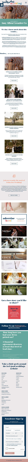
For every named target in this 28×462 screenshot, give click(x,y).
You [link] (2, 379)
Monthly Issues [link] (19, 387)
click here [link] (18, 39)
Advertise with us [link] (5, 412)
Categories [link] (18, 374)
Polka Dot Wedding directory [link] (14, 35)
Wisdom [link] (3, 376)
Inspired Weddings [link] (20, 376)
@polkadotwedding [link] (14, 327)
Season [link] (17, 385)
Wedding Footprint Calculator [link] (5, 388)
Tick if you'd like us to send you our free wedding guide (14, 444)
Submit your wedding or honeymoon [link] (6, 411)
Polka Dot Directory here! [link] (21, 46)
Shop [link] (3, 384)
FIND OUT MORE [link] (14, 195)
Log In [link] (3, 404)
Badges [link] (3, 414)
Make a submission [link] (5, 408)
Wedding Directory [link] (5, 392)
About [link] (3, 398)
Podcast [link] (3, 382)
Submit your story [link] (14, 316)
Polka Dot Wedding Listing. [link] (7, 39)
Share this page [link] (12, 43)
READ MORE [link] (14, 80)
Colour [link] (17, 379)
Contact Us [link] (4, 402)
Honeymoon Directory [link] (6, 394)
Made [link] (3, 377)
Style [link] (17, 382)
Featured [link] (3, 374)
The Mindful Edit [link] (5, 385)
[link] (1, 5)
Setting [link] (17, 384)
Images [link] (17, 377)
